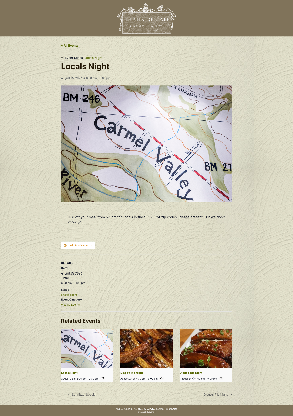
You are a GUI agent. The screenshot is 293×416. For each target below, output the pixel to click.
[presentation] (87, 348)
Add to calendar (78, 245)
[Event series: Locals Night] (102, 378)
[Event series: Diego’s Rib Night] (161, 378)
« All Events (70, 45)
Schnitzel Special (83, 394)
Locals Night (69, 294)
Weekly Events (70, 304)
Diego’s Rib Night (131, 372)
